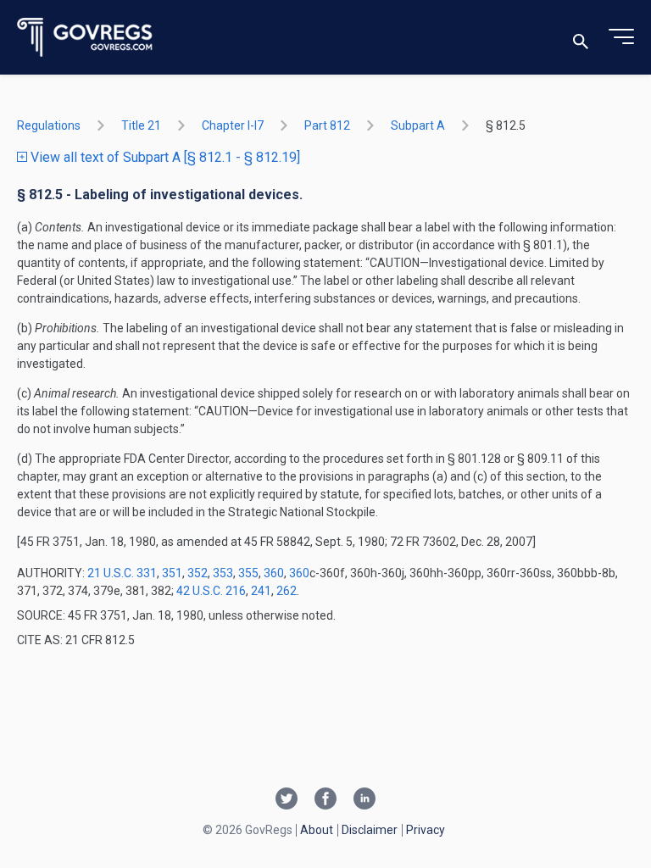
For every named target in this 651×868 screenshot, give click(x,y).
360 (274, 573)
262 (286, 591)
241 (261, 591)
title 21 (141, 125)
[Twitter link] (286, 800)
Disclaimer (370, 830)
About (316, 830)
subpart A (418, 125)
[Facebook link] (325, 800)
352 (197, 573)
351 (172, 573)
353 (223, 573)
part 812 (327, 125)
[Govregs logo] (85, 38)
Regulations (49, 125)
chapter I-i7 (233, 125)
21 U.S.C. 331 (122, 573)
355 (248, 573)
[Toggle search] (580, 37)
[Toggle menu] (621, 37)
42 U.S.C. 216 (211, 591)
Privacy (425, 830)
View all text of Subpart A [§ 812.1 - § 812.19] (163, 157)
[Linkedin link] (364, 800)
